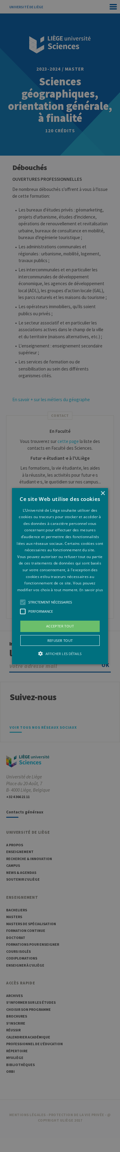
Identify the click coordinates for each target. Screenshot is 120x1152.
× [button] (102, 493)
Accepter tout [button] (60, 626)
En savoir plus (91, 590)
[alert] (60, 576)
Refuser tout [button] (60, 640)
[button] (60, 576)
